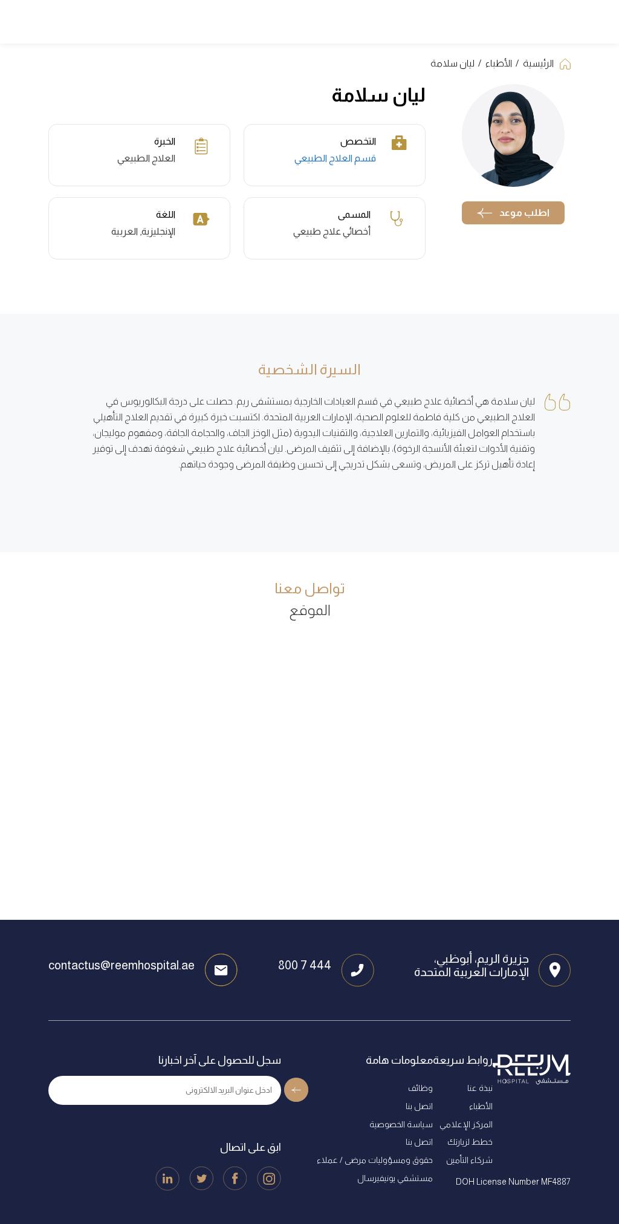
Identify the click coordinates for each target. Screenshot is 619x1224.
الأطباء (498, 63)
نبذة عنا (480, 1088)
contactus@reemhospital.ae (121, 965)
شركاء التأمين (469, 1160)
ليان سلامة (452, 63)
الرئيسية (538, 63)
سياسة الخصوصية (401, 1124)
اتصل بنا (419, 1106)
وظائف (420, 1088)
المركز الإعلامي (466, 1124)
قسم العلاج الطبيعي (335, 158)
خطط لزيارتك (470, 1142)
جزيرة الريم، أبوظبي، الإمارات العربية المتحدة (471, 965)
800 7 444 (304, 965)
